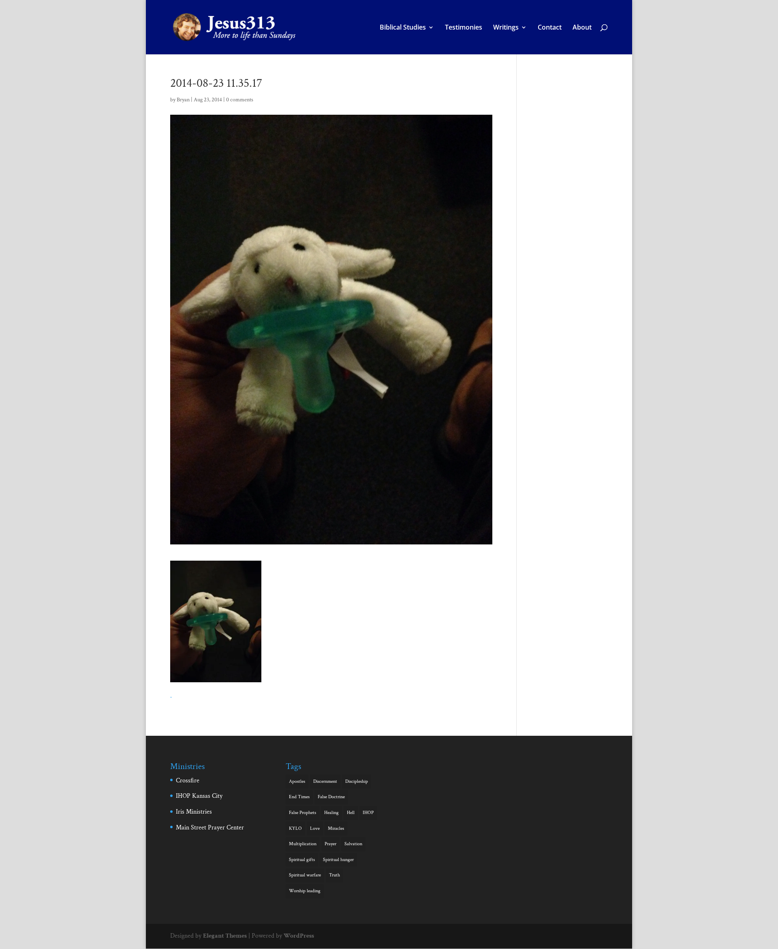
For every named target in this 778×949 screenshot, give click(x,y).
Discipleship (356, 781)
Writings (506, 28)
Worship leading (305, 891)
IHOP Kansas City (199, 796)
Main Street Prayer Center (210, 827)
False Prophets (302, 813)
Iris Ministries (194, 812)
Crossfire (187, 780)
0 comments (239, 99)
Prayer (330, 844)
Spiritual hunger (338, 860)
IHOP (368, 813)
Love (315, 828)
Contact (550, 28)
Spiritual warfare (305, 875)
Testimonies (463, 28)
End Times (299, 797)
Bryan (183, 99)
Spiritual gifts (302, 860)
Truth (334, 875)
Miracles (336, 828)
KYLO (295, 828)
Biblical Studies (403, 28)
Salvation (353, 844)
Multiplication (302, 844)
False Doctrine (331, 797)
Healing (331, 813)
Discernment (325, 781)
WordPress (299, 936)
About (582, 28)
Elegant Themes (225, 936)
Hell (351, 813)
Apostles (297, 781)
